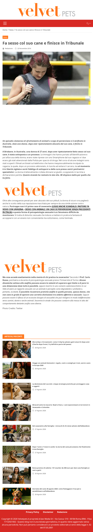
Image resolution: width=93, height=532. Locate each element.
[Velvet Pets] (46, 9)
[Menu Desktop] (5, 23)
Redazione (62, 512)
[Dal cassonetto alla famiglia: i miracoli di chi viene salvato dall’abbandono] (17, 433)
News (5, 37)
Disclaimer (48, 512)
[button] (88, 23)
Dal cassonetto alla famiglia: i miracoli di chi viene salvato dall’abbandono (61, 426)
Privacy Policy (32, 512)
